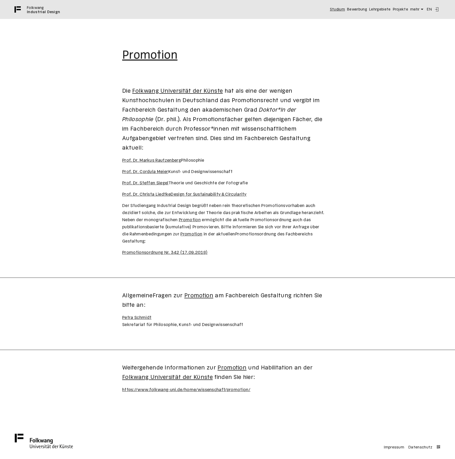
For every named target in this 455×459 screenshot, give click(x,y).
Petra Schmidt (136, 317)
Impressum (394, 447)
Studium (337, 9)
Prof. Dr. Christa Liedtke (146, 194)
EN (429, 9)
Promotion (149, 56)
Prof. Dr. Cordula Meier (145, 172)
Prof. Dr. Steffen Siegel (145, 183)
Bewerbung (357, 9)
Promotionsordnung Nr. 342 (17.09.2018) (164, 252)
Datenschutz (420, 447)
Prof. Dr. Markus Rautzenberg (151, 160)
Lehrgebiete (380, 9)
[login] (436, 9)
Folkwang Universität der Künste (177, 91)
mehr (414, 9)
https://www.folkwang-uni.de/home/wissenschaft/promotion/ (186, 390)
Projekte (400, 9)
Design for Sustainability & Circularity (208, 194)
